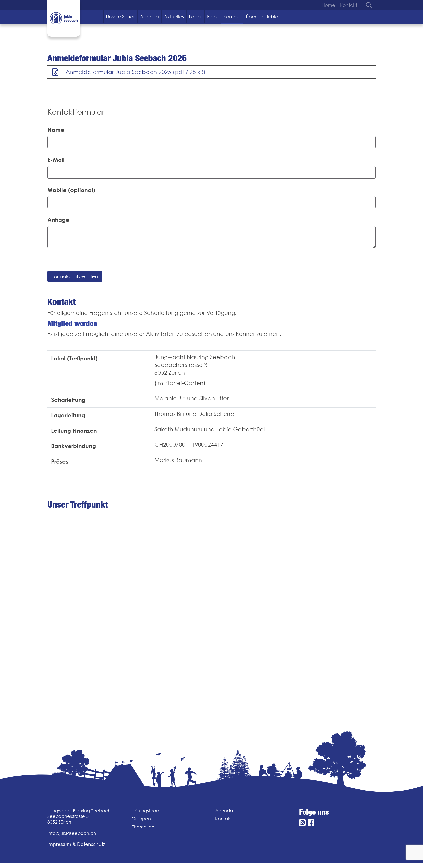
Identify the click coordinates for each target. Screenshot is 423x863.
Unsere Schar (120, 16)
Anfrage (58, 219)
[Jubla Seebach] (64, 18)
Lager (195, 16)
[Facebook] (311, 822)
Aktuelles (174, 16)
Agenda (149, 16)
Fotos (212, 16)
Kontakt (348, 5)
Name (55, 129)
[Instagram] (302, 822)
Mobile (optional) (71, 189)
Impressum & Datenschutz (76, 844)
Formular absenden (74, 276)
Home (328, 5)
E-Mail (56, 159)
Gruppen (141, 818)
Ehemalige (142, 826)
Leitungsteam (145, 810)
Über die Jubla (262, 16)
